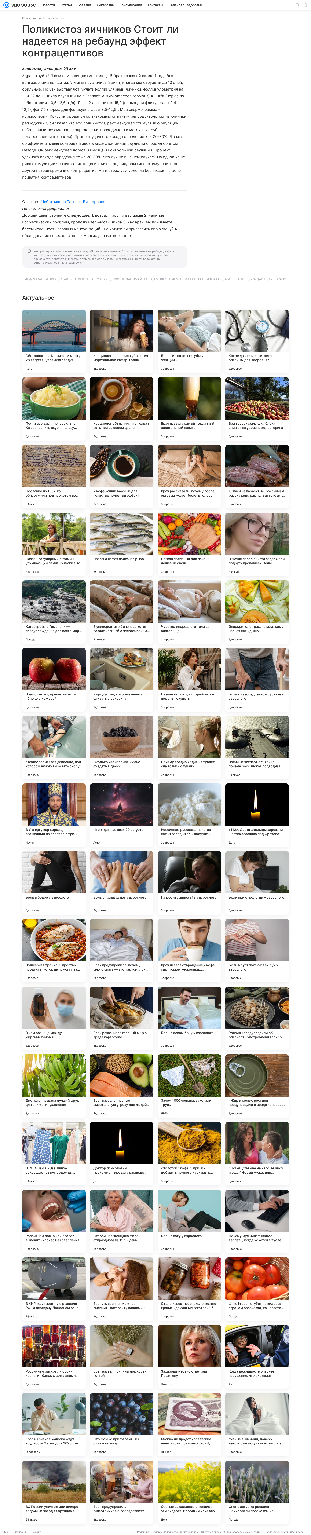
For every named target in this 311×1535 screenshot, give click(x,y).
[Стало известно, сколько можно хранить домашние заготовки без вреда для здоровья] (189, 1289)
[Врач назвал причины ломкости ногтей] (121, 1357)
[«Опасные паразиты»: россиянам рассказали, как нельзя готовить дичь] (257, 476)
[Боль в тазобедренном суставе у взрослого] (257, 680)
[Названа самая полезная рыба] (121, 544)
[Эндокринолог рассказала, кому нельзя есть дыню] (257, 612)
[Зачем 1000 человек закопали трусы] (189, 1086)
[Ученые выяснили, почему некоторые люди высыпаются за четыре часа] (257, 1424)
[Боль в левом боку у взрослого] (189, 1018)
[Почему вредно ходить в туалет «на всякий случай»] (189, 747)
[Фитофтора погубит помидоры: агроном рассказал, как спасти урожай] (257, 1289)
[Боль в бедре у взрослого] (54, 883)
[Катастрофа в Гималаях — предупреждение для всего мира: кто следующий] (54, 612)
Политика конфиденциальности (283, 1532)
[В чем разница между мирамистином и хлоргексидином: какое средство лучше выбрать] (54, 1018)
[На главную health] (22, 5)
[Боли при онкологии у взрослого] (257, 883)
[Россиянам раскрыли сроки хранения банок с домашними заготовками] (54, 1357)
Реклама (36, 1532)
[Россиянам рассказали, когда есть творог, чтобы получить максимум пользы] (189, 815)
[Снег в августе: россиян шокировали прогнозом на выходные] (257, 1492)
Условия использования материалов (175, 1532)
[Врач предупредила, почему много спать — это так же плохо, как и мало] (121, 950)
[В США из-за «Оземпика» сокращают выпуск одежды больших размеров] (54, 1153)
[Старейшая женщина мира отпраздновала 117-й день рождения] (121, 1221)
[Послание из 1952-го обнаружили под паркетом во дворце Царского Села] (54, 476)
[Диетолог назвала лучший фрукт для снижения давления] (54, 1086)
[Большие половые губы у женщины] (189, 341)
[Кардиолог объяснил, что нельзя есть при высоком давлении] (121, 409)
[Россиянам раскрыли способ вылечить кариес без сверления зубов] (54, 1221)
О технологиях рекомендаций (242, 1532)
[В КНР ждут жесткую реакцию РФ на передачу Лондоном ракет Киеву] (54, 1289)
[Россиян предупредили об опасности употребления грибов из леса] (257, 1018)
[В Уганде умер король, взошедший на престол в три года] (54, 815)
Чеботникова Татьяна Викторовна (73, 202)
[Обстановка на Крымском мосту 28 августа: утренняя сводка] (54, 341)
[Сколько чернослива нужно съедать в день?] (121, 747)
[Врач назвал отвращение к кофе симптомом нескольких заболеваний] (189, 950)
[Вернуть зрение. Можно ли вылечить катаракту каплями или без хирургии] (121, 1289)
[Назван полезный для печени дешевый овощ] (189, 544)
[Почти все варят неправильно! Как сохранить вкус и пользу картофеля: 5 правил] (54, 409)
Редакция (143, 1532)
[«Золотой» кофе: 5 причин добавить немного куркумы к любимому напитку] (189, 1153)
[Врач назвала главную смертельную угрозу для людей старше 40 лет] (121, 1086)
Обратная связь (211, 1532)
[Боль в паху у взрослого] (189, 1221)
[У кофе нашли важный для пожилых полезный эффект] (121, 476)
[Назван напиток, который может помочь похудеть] (189, 680)
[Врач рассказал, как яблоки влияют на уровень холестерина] (257, 409)
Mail (6, 1532)
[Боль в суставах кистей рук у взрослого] (257, 950)
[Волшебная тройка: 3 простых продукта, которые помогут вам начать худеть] (54, 950)
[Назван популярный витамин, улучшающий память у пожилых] (54, 544)
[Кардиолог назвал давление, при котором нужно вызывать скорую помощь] (54, 747)
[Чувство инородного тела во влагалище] (189, 612)
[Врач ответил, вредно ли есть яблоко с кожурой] (54, 680)
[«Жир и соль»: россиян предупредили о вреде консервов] (257, 1086)
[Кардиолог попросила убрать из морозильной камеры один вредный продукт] (121, 341)
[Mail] (6, 5)
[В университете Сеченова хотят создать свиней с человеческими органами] (121, 612)
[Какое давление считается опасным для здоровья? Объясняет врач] (257, 341)
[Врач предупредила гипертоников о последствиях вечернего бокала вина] (121, 1492)
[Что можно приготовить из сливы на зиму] (121, 1424)
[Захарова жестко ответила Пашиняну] (189, 1357)
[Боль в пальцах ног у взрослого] (121, 883)
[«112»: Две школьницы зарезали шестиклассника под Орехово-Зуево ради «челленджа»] (257, 815)
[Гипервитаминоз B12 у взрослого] (189, 883)
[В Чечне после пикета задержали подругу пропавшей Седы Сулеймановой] (257, 544)
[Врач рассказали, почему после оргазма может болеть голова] (189, 476)
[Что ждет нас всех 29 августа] (121, 815)
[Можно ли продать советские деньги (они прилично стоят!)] (189, 1424)
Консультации (31, 18)
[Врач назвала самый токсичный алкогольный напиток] (189, 409)
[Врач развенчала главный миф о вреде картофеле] (121, 1018)
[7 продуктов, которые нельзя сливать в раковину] (121, 680)
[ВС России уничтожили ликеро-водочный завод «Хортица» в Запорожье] (54, 1492)
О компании (20, 1532)
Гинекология (55, 18)
